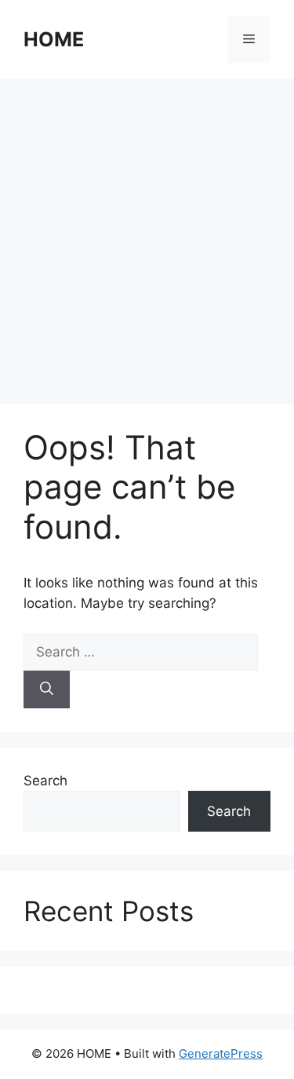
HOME (54, 39)
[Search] (47, 689)
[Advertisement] (147, 233)
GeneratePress (221, 1053)
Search (45, 780)
